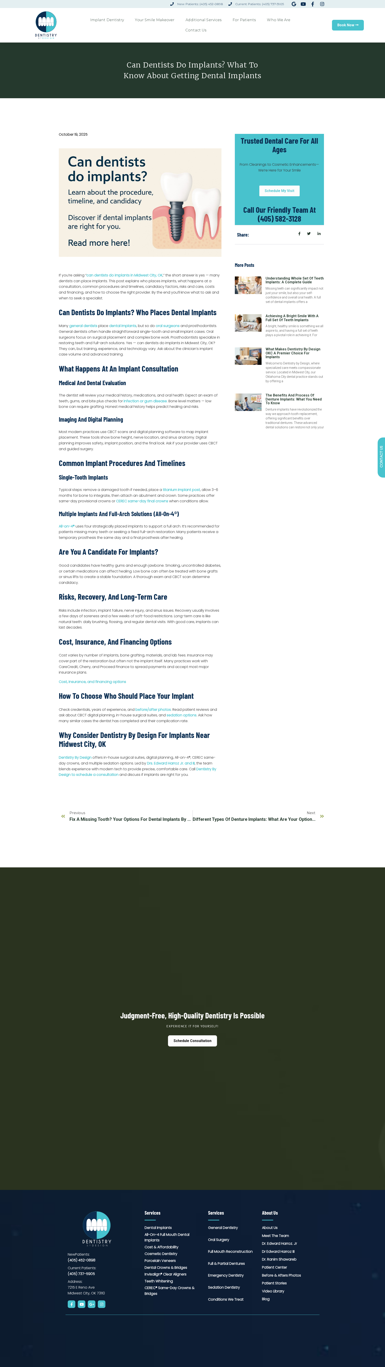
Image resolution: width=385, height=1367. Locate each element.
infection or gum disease (145, 401)
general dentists (83, 325)
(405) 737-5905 (81, 1273)
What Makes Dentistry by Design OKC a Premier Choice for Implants (293, 353)
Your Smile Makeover (154, 20)
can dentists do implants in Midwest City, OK (124, 275)
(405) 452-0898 (81, 1260)
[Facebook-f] (71, 1304)
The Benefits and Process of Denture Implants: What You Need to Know (294, 399)
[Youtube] (81, 1304)
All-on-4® (67, 526)
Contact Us (195, 30)
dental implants (122, 325)
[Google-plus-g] (91, 1304)
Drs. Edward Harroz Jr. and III (171, 763)
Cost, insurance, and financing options (92, 681)
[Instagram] (101, 1304)
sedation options (182, 715)
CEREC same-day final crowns (142, 501)
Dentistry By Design (75, 757)
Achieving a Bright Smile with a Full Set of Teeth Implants (292, 318)
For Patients (244, 20)
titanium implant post (181, 489)
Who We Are (278, 20)
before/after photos (153, 709)
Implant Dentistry (107, 20)
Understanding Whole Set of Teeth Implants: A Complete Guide (295, 280)
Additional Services (203, 20)
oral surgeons (168, 325)
